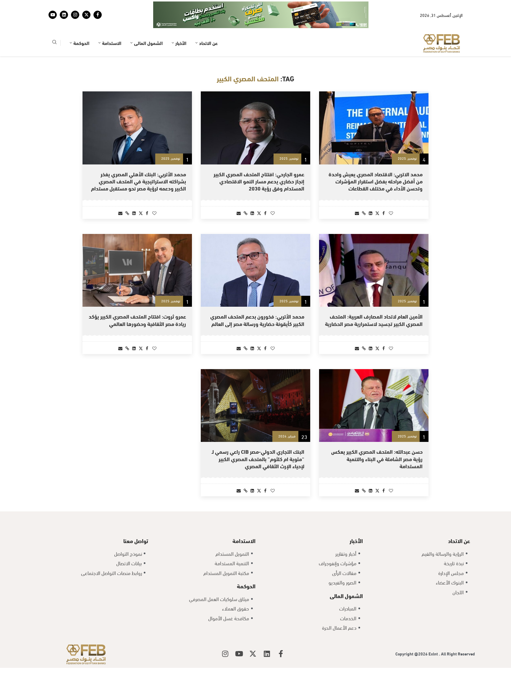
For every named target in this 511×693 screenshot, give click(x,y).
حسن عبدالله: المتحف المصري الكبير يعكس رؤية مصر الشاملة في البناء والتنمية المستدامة (377, 458)
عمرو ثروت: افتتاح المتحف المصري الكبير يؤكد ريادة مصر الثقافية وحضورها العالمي (137, 319)
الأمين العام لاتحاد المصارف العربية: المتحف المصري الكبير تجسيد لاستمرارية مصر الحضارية (374, 319)
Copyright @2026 (411, 653)
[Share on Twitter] (377, 213)
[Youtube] (52, 15)
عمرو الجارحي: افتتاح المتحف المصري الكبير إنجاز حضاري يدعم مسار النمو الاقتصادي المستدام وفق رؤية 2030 (259, 181)
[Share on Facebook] (383, 213)
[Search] (54, 43)
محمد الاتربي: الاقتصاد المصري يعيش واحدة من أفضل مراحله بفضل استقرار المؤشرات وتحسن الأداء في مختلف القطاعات (376, 181)
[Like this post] (391, 213)
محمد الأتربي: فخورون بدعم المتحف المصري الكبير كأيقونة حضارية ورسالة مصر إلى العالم (257, 319)
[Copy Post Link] (364, 213)
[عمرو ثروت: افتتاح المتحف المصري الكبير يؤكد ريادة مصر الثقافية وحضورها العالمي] (137, 270)
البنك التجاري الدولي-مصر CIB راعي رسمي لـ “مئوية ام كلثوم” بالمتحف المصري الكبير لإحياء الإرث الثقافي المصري (258, 458)
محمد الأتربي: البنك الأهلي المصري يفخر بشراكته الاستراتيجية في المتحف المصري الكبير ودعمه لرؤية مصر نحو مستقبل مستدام (138, 181)
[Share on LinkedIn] (370, 213)
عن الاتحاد (208, 42)
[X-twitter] (252, 653)
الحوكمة (81, 42)
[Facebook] (97, 15)
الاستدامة (111, 42)
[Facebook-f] (280, 653)
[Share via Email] (357, 213)
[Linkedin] (64, 15)
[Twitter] (86, 15)
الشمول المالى (148, 42)
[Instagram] (75, 15)
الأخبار (180, 42)
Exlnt (433, 653)
